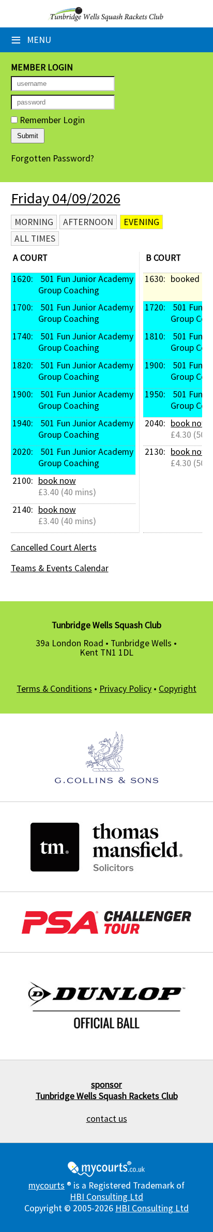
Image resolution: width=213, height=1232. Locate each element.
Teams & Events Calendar (60, 568)
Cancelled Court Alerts (54, 547)
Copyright (177, 688)
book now (57, 480)
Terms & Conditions (54, 688)
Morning (33, 222)
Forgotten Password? (52, 158)
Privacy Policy (125, 688)
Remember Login (51, 120)
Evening (141, 222)
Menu (31, 40)
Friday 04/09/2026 (65, 198)
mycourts (46, 1185)
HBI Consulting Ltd (106, 1197)
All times (34, 238)
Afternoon (88, 222)
